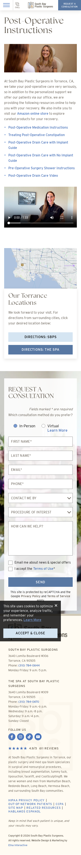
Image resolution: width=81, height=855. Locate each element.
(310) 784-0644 (29, 665)
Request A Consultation (69, 5)
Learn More (57, 430)
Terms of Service (58, 596)
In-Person (27, 426)
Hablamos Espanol (24, 811)
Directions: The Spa (40, 350)
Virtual (57, 428)
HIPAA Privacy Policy (26, 800)
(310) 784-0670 (28, 701)
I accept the (20, 569)
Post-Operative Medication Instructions (38, 127)
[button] (6, 5)
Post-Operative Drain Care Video (33, 176)
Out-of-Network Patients (30, 804)
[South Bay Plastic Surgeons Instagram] (20, 737)
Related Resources (43, 807)
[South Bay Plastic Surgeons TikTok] (29, 737)
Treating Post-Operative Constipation (36, 135)
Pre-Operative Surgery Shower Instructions (41, 168)
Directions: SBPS (41, 337)
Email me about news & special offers (43, 562)
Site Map (15, 807)
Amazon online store (32, 114)
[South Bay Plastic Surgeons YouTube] (38, 737)
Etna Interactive (17, 845)
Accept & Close (30, 633)
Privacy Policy (30, 596)
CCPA (60, 804)
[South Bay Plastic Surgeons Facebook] (11, 737)
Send (40, 582)
